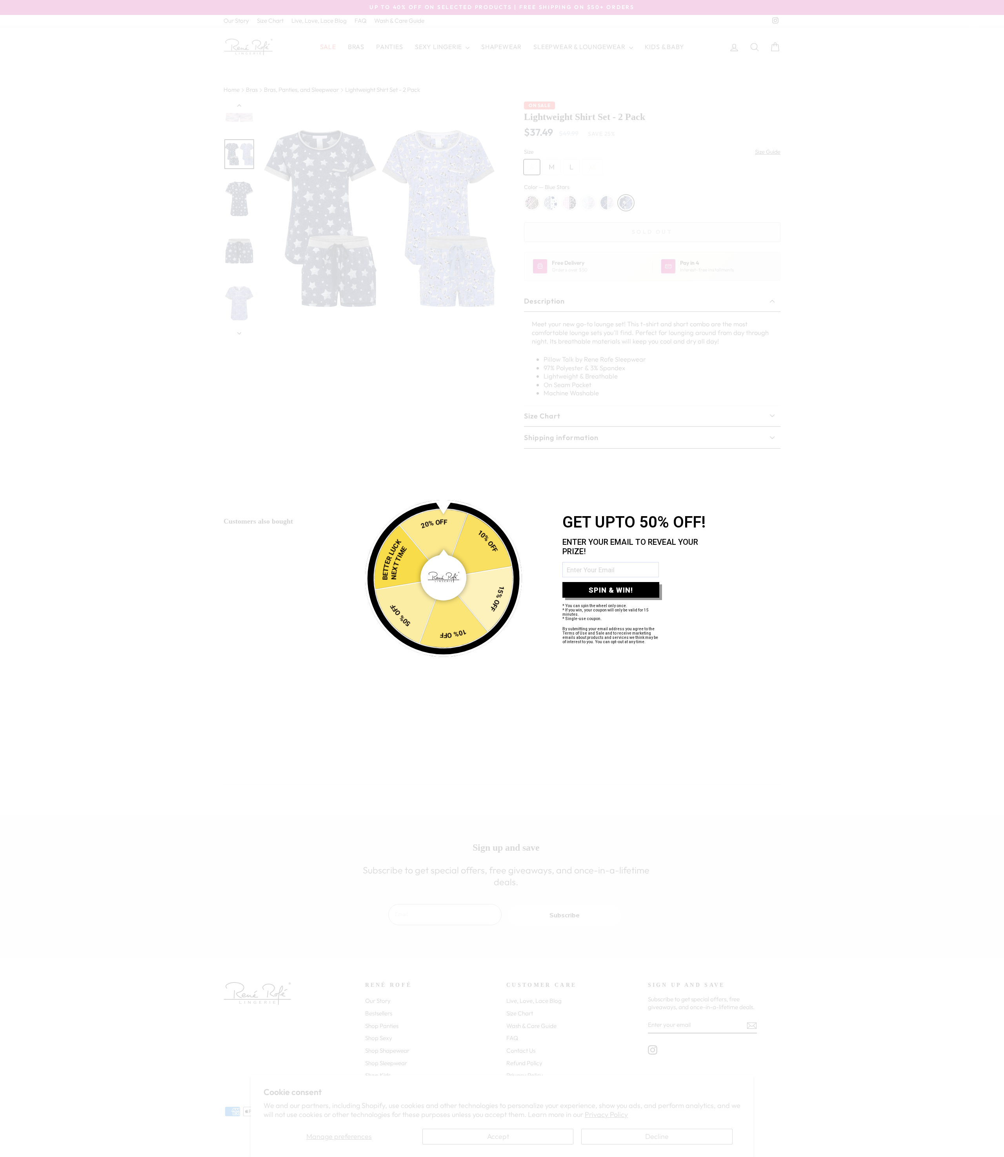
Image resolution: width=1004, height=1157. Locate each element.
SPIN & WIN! (611, 590)
